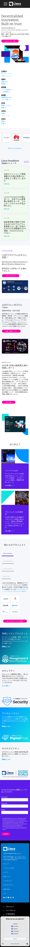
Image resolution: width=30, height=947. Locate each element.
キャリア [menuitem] (5, 872)
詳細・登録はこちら (11, 331)
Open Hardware (8, 561)
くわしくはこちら (11, 276)
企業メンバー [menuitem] (6, 876)
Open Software (7, 553)
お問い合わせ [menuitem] (6, 889)
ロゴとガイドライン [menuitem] (8, 885)
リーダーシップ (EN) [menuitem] (8, 868)
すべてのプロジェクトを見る (15, 621)
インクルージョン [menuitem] (7, 880)
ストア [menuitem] (5, 893)
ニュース (26, 161)
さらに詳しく (9, 485)
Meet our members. (15, 148)
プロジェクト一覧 (10, 41)
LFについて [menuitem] (6, 864)
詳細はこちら (6, 646)
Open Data (6, 576)
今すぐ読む (9, 402)
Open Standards (8, 569)
